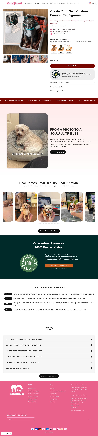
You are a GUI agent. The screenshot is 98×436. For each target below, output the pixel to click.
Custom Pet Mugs (33, 396)
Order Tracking (32, 401)
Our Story (52, 388)
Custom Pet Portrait (33, 393)
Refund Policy (53, 393)
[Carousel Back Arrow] (5, 207)
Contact (52, 401)
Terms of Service (54, 396)
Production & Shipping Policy (58, 391)
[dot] (39, 223)
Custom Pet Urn (32, 399)
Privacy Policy (53, 399)
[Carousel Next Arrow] (93, 207)
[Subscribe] (32, 419)
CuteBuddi (51, 432)
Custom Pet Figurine (33, 391)
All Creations (31, 388)
